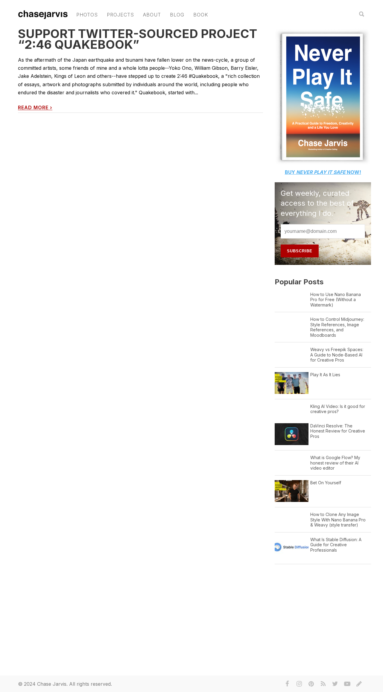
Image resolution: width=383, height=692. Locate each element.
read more (35, 107)
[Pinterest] (311, 684)
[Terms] (359, 684)
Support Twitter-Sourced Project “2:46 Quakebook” (137, 39)
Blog (177, 15)
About (152, 15)
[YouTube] (347, 684)
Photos (87, 15)
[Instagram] (299, 684)
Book (200, 15)
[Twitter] (335, 684)
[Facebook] (287, 684)
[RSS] (323, 684)
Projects (120, 15)
